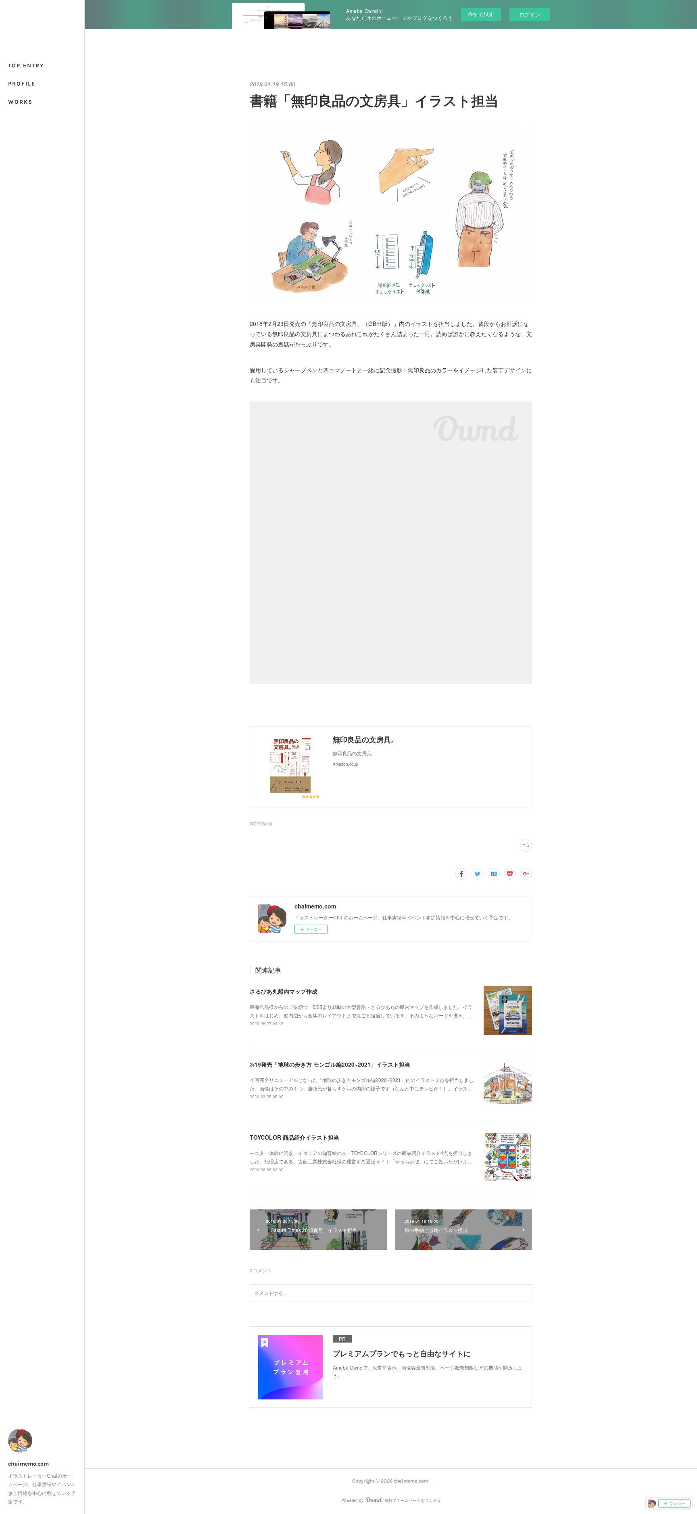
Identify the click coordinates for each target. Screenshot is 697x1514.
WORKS (20, 101)
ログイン (529, 14)
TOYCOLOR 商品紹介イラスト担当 (294, 1137)
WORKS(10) (261, 824)
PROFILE (21, 83)
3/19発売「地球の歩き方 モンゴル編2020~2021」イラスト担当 (330, 1064)
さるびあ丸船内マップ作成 (283, 991)
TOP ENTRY (26, 65)
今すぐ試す (481, 14)
